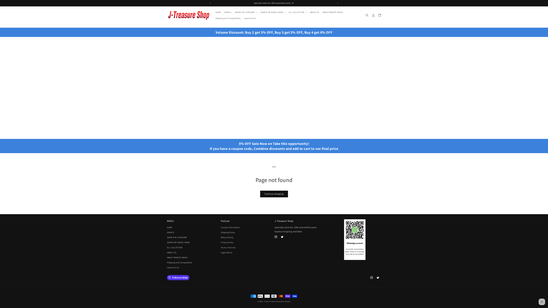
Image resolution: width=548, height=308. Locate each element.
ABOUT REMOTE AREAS (177, 257)
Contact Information (230, 227)
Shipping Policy (228, 232)
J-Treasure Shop (269, 301)
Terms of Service (228, 247)
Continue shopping (274, 194)
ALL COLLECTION (174, 247)
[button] (246, 12)
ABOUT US (171, 252)
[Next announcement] (338, 3)
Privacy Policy (227, 242)
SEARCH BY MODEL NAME (178, 242)
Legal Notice (226, 252)
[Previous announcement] (210, 3)
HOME (169, 227)
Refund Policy (227, 237)
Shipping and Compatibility (179, 262)
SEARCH (170, 232)
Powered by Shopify (283, 301)
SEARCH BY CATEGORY (177, 237)
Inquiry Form (173, 267)
